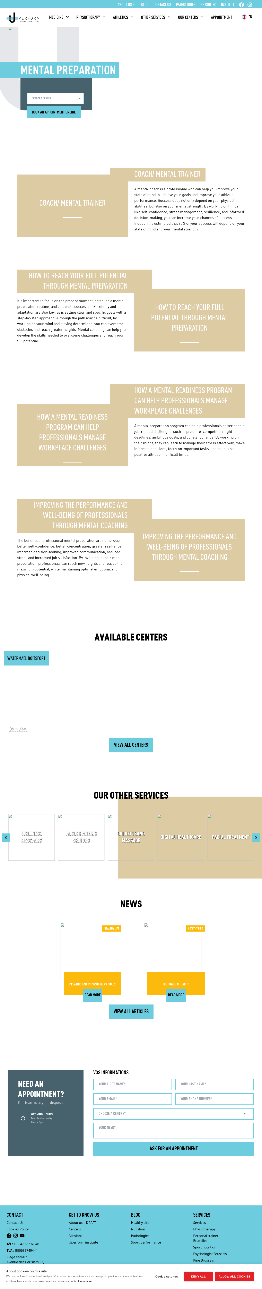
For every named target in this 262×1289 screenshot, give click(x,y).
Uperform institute (83, 1242)
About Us (124, 5)
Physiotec (208, 5)
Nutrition (138, 1229)
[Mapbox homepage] (18, 729)
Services (199, 1222)
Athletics (120, 17)
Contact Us (162, 5)
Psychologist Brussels (210, 1254)
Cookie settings (166, 1276)
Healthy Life (140, 1222)
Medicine (56, 17)
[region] (131, 697)
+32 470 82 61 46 (26, 1244)
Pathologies (185, 5)
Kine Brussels (203, 1260)
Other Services (153, 17)
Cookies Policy (18, 1229)
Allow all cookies (234, 1276)
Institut (227, 5)
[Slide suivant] (256, 837)
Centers (75, 1229)
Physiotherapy (88, 17)
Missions (75, 1235)
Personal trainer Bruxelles (205, 1238)
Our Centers (188, 17)
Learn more (84, 1281)
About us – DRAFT (82, 1222)
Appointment (221, 17)
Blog (145, 5)
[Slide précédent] (6, 837)
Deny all (198, 1276)
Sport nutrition (204, 1247)
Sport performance (146, 1242)
